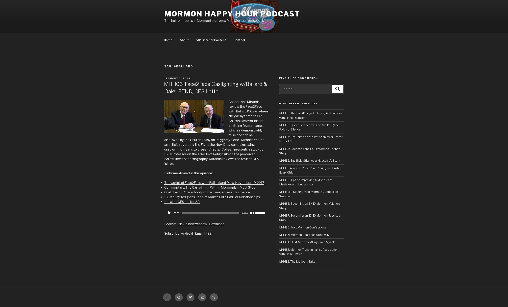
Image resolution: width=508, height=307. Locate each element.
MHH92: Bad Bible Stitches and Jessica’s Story (309, 160)
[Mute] (252, 213)
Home (168, 40)
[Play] (169, 213)
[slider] (260, 212)
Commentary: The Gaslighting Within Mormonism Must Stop (209, 187)
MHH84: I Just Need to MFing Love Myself (307, 242)
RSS (208, 233)
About (184, 40)
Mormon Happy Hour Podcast (232, 14)
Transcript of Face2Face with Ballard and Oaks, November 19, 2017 (214, 183)
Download (216, 224)
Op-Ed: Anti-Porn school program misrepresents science (207, 192)
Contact (239, 40)
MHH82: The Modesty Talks (297, 261)
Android (187, 233)
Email (199, 233)
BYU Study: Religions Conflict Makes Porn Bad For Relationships (212, 197)
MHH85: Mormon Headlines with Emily (304, 234)
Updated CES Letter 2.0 (182, 202)
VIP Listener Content (211, 40)
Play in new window (192, 224)
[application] (216, 213)
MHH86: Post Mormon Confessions (302, 227)
